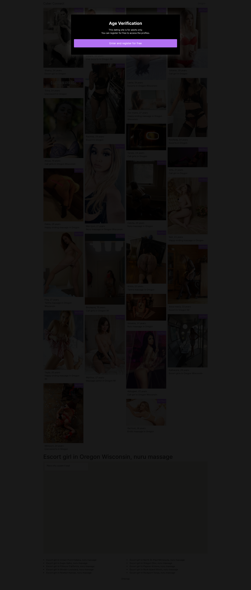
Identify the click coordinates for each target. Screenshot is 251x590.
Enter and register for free (125, 43)
